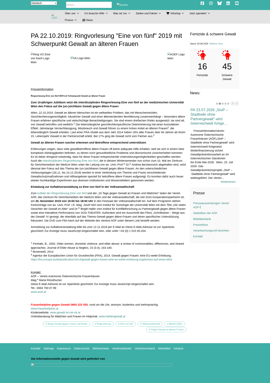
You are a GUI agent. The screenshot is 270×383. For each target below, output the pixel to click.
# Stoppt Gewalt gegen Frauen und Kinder (67, 324)
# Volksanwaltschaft (150, 324)
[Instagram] (210, 3)
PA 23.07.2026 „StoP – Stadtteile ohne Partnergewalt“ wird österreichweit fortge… (209, 116)
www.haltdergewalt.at (112, 316)
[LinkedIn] (228, 3)
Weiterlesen (228, 181)
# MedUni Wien (174, 324)
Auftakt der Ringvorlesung (62, 193)
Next (237, 103)
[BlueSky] (219, 3)
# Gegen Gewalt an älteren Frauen (166, 329)
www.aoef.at (38, 291)
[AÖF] (55, 16)
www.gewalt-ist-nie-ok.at (65, 312)
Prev (232, 103)
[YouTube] (236, 3)
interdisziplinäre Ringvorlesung (70, 160)
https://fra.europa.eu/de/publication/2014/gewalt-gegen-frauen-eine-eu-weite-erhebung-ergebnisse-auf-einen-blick (101, 259)
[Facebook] (202, 3)
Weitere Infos (216, 43)
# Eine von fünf (125, 324)
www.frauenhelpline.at (44, 308)
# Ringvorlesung (103, 324)
